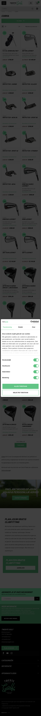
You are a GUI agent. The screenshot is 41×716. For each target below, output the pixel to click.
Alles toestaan (20, 386)
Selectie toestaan (20, 392)
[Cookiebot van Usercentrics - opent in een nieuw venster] (30, 322)
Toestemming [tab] (7, 327)
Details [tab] (20, 327)
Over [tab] (33, 327)
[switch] (36, 365)
